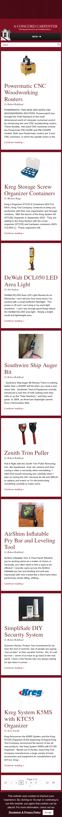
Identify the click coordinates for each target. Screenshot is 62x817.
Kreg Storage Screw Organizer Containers (29, 189)
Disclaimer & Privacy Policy (25, 812)
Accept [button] (48, 812)
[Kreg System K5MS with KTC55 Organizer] (31, 704)
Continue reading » (14, 142)
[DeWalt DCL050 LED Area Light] (31, 270)
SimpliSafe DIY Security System (23, 631)
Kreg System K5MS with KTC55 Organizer (28, 718)
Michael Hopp (14, 198)
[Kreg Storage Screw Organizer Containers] (31, 179)
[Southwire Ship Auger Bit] (31, 357)
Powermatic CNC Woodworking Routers (25, 92)
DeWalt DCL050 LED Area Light (31, 280)
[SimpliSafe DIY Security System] (31, 620)
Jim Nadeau (13, 289)
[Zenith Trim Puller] (31, 445)
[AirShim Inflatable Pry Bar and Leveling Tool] (31, 526)
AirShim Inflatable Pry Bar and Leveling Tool (29, 540)
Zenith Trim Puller (26, 452)
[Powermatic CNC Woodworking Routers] (31, 78)
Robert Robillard (15, 104)
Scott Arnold (13, 730)
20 (53, 782)
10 (47, 782)
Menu (35, 37)
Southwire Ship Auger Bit (30, 368)
